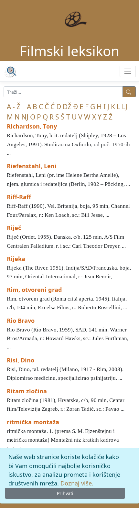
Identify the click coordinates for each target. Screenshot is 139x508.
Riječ (14, 228)
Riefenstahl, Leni (32, 166)
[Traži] (129, 91)
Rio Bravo (21, 320)
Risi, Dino (20, 360)
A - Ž (13, 106)
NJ (24, 116)
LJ (124, 106)
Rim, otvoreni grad (34, 289)
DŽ (67, 106)
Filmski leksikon (69, 51)
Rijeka (16, 259)
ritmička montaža (33, 422)
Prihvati (65, 493)
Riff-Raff (19, 197)
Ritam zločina (27, 391)
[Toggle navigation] (127, 71)
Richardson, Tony (32, 126)
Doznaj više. (76, 483)
